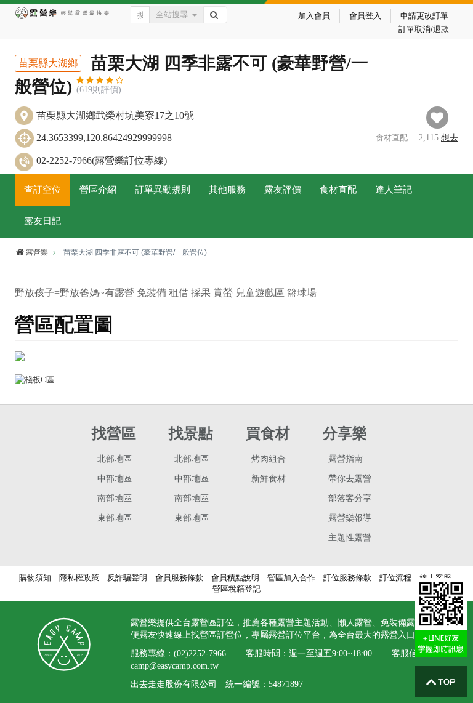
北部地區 (114, 459)
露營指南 (345, 459)
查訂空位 (42, 190)
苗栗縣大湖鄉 (48, 63)
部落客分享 (349, 498)
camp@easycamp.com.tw (175, 665)
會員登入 (365, 15)
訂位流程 (395, 577)
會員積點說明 (235, 577)
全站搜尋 (172, 14)
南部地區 (114, 498)
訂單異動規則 (162, 190)
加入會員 (314, 15)
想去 (449, 137)
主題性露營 (349, 537)
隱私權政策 (79, 577)
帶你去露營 (349, 478)
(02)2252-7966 (200, 653)
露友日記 (42, 221)
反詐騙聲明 (127, 577)
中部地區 (114, 478)
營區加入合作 (291, 577)
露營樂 (37, 252)
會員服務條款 (179, 577)
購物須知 (35, 577)
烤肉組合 (268, 459)
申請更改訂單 (424, 15)
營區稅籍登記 (236, 588)
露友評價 (282, 190)
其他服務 (227, 190)
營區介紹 (97, 190)
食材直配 (338, 190)
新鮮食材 (268, 478)
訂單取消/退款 (423, 29)
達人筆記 (393, 190)
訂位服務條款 (347, 577)
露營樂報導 (349, 518)
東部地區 (114, 518)
